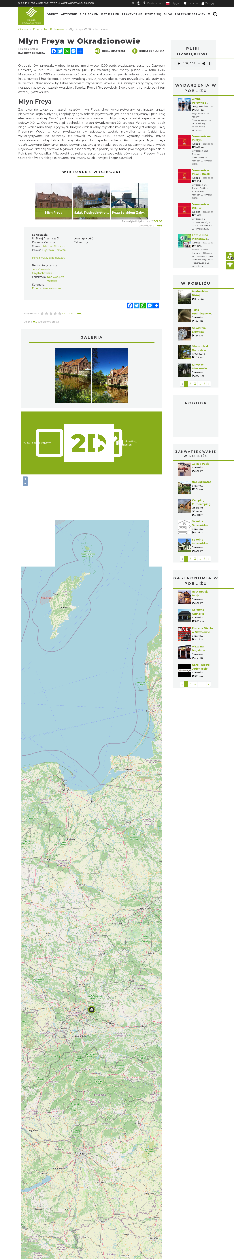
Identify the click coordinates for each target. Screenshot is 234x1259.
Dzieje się (153, 14)
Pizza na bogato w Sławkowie (199, 650)
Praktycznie (132, 14)
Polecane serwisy (190, 14)
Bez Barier (110, 14)
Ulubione (193, 3)
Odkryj (52, 14)
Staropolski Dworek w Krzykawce (200, 350)
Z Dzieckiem (89, 14)
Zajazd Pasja (200, 463)
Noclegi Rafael (202, 482)
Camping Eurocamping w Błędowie (201, 504)
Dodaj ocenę (72, 313)
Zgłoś (157, 221)
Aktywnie (69, 14)
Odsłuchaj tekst (113, 51)
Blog (168, 14)
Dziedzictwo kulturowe (46, 288)
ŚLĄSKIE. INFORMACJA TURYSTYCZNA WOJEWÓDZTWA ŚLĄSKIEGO (56, 3)
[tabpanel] (53, 201)
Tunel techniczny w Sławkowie (201, 313)
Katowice (196, 423)
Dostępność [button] (154, 3)
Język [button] (176, 3)
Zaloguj (209, 3)
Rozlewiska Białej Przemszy (200, 295)
